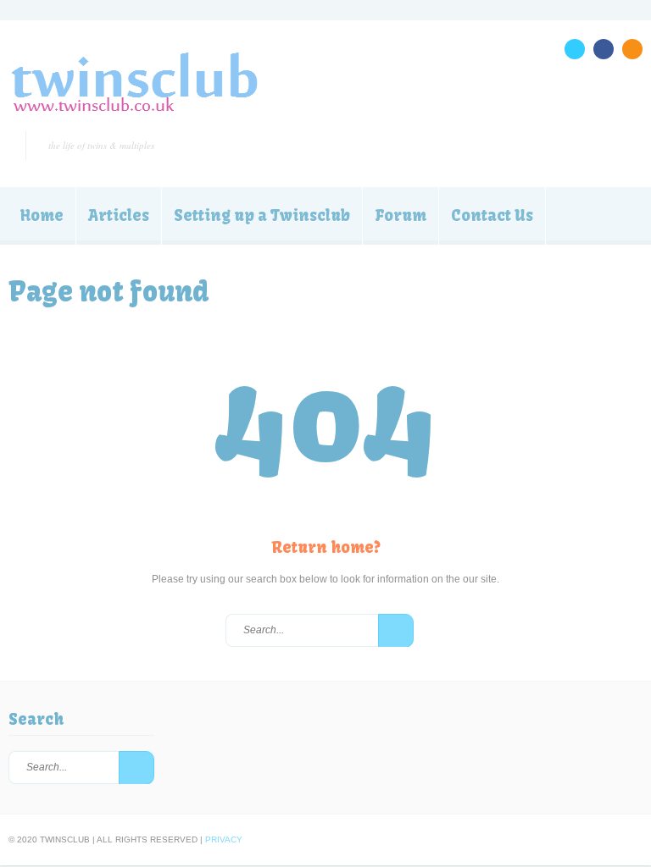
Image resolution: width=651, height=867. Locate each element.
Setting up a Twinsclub (262, 215)
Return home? (326, 547)
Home (42, 215)
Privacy (223, 839)
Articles (118, 215)
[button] (396, 631)
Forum (400, 215)
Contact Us (492, 215)
